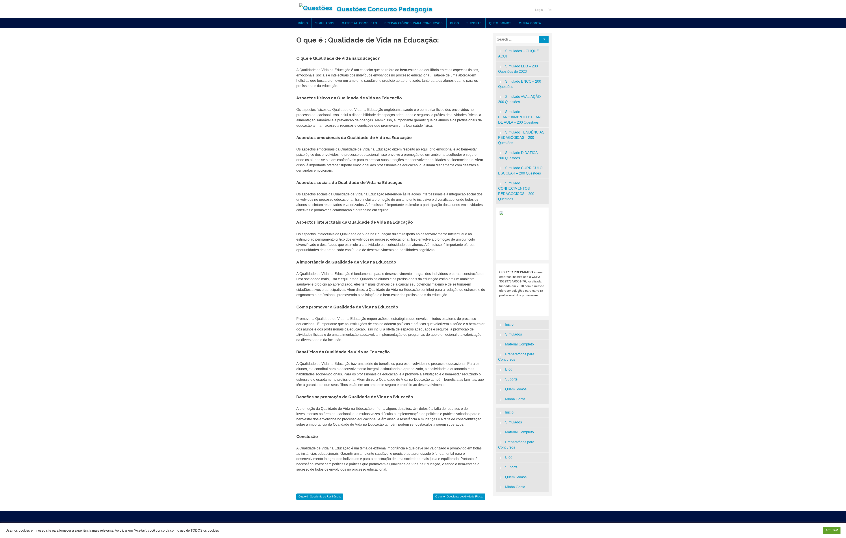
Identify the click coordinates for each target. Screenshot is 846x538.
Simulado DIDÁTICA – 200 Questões (519, 155)
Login (539, 9)
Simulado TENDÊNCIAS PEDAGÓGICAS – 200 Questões (521, 137)
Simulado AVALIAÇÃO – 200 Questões (521, 99)
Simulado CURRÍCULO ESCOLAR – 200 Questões (520, 170)
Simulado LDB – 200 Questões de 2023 (518, 68)
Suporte (474, 23)
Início (303, 23)
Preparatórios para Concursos (413, 23)
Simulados (324, 23)
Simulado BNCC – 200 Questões (519, 84)
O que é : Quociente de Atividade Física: (459, 496)
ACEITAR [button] (832, 530)
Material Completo (359, 23)
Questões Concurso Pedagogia (384, 9)
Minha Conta (530, 23)
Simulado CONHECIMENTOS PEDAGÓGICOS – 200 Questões (516, 191)
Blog (454, 23)
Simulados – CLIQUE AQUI (518, 53)
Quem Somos (500, 23)
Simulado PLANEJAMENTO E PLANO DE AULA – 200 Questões (520, 117)
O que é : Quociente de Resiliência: (320, 496)
